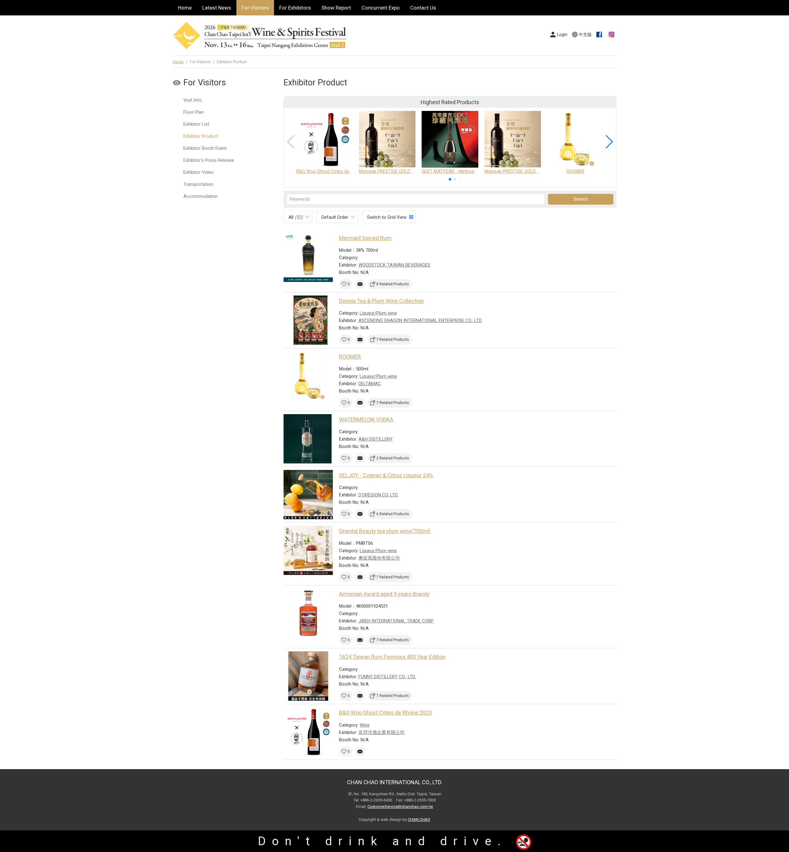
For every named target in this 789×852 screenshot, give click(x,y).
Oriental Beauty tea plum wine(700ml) (385, 531)
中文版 (585, 34)
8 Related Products (392, 284)
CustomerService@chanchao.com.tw (400, 806)
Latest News (216, 8)
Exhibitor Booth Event (205, 148)
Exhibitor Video (198, 172)
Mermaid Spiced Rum (365, 238)
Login (562, 34)
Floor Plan (193, 112)
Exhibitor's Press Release (208, 160)
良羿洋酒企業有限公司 (381, 732)
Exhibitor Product (200, 136)
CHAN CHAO (419, 819)
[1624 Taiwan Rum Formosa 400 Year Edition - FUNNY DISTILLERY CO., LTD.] (308, 676)
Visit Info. (193, 100)
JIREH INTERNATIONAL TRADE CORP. (396, 621)
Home (185, 8)
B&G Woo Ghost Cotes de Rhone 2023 (385, 712)
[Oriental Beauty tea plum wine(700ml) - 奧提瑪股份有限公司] (308, 550)
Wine (365, 725)
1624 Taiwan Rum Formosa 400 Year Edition (392, 657)
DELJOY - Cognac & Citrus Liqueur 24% (386, 475)
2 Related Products (392, 458)
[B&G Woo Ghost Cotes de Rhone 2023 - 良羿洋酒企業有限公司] (308, 731)
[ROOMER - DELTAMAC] (308, 376)
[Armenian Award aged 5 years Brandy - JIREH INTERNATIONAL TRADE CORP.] (308, 613)
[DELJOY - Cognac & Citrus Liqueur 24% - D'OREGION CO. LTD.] (308, 494)
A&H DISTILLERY (375, 439)
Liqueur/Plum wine (378, 313)
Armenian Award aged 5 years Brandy (384, 594)
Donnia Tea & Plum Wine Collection (381, 301)
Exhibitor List (196, 124)
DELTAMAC (369, 383)
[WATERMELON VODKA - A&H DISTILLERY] (308, 438)
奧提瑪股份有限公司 (379, 558)
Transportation (198, 184)
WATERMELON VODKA (366, 419)
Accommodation (200, 196)
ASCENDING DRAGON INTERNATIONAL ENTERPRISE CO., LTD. (420, 320)
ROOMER (350, 356)
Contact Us (423, 8)
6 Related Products (392, 514)
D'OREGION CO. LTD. (378, 495)
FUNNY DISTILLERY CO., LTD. (387, 676)
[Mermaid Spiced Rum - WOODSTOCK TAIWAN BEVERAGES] (308, 257)
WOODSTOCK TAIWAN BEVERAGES (394, 265)
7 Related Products (392, 339)
